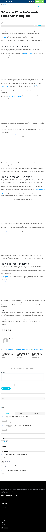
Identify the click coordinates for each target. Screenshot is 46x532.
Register (10, 1)
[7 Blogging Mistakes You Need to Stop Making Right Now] (23, 350)
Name (2, 382)
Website (32, 382)
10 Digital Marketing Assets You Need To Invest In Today (37, 354)
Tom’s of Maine (4, 276)
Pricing (2, 522)
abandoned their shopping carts (15, 96)
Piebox (2, 193)
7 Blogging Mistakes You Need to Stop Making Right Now (23, 354)
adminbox (7, 23)
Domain (7, 1)
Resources (3, 515)
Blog (19, 25)
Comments (36, 413)
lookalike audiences (27, 53)
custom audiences (10, 95)
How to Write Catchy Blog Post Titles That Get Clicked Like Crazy (19, 425)
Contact (3, 524)
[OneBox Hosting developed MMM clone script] (8, 350)
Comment (3, 372)
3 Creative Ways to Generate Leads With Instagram (16, 429)
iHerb (32, 122)
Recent (21, 413)
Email (17, 382)
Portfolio (3, 520)
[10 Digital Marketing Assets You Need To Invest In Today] (38, 350)
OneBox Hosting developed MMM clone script (7, 354)
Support (3, 1)
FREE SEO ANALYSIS (40, 1)
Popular (7, 413)
